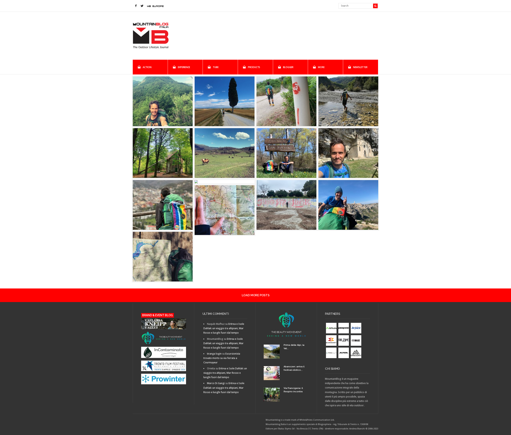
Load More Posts (255, 295)
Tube (215, 67)
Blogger (288, 67)
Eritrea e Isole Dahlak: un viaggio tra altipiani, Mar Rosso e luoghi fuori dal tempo (223, 328)
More (321, 67)
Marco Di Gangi (216, 383)
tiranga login (214, 353)
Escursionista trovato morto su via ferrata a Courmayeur (221, 358)
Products (254, 67)
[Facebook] (136, 6)
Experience (184, 67)
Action (147, 67)
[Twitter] (142, 6)
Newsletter (360, 67)
